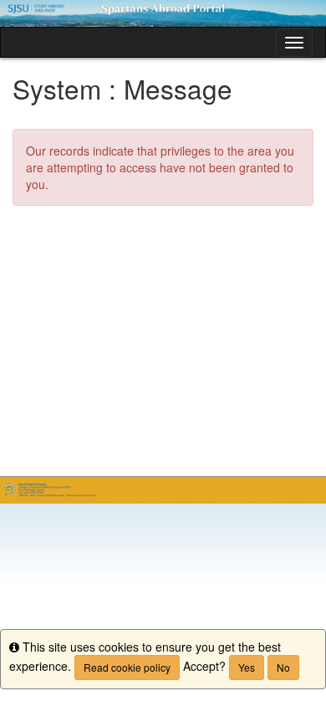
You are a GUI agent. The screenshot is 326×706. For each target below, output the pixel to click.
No (283, 667)
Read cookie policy (127, 667)
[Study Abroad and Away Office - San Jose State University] (163, 13)
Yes (246, 667)
